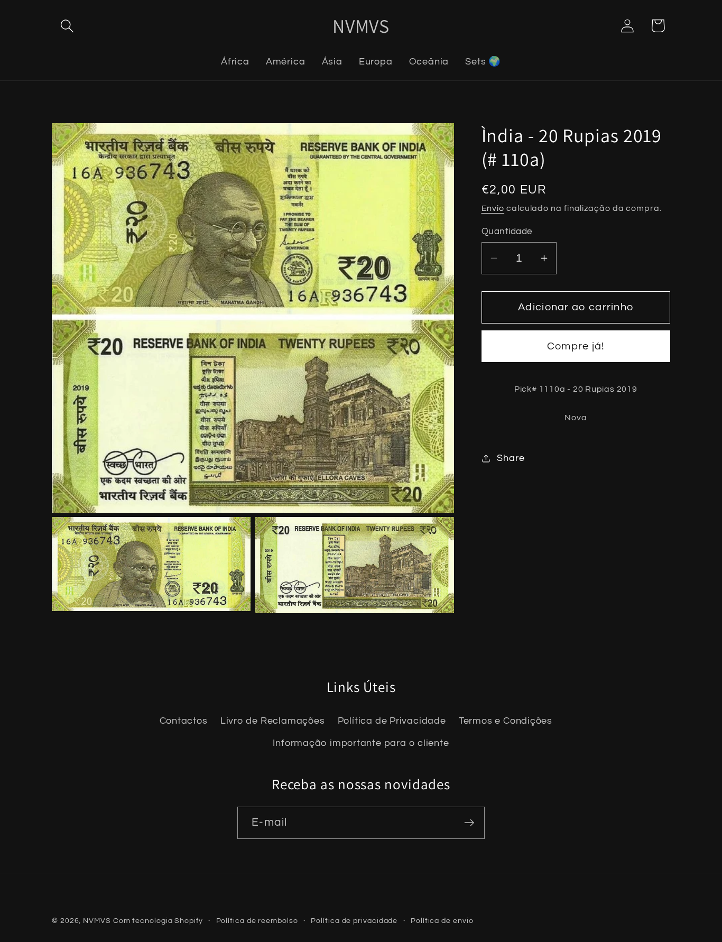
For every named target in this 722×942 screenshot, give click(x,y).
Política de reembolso (257, 921)
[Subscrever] (469, 823)
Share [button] (510, 458)
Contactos (184, 720)
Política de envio (442, 921)
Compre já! (576, 346)
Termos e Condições (505, 720)
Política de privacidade (354, 921)
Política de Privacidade (392, 720)
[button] (67, 26)
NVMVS (97, 921)
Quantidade (507, 231)
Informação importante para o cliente (361, 743)
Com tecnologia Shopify (158, 921)
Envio (493, 209)
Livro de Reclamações (272, 720)
